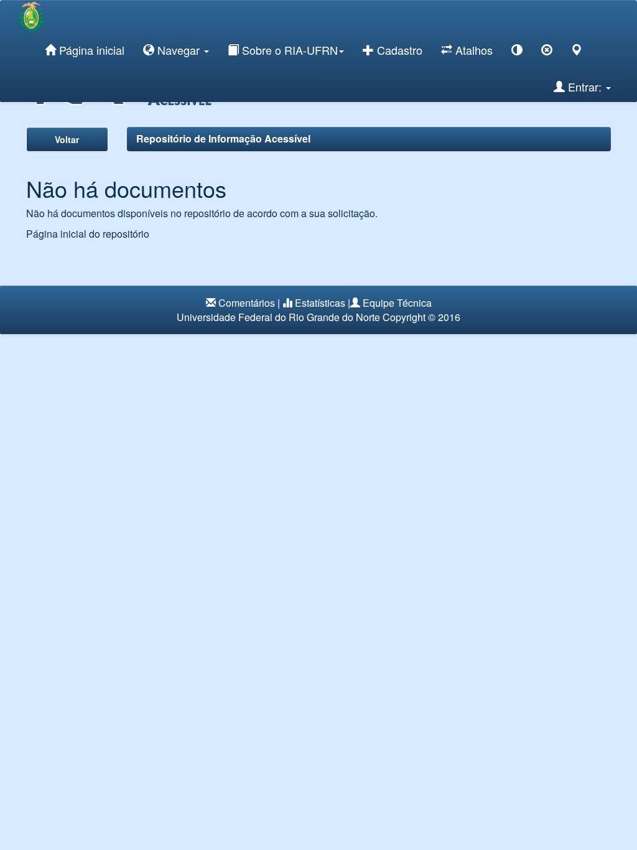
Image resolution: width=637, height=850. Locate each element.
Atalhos (472, 50)
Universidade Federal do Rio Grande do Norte (278, 317)
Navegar (178, 50)
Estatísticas (320, 303)
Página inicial (90, 50)
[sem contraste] (547, 52)
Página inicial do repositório (87, 234)
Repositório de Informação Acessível (223, 138)
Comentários (246, 303)
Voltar (67, 139)
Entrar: (585, 86)
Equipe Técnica (397, 303)
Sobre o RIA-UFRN (288, 50)
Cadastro (398, 50)
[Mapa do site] (577, 52)
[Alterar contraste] (517, 52)
